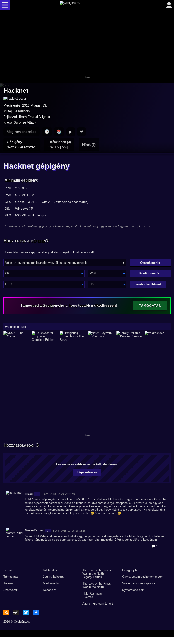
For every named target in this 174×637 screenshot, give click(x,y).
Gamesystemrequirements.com (142, 576)
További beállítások (148, 284)
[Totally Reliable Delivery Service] (129, 336)
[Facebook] (36, 612)
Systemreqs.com (133, 590)
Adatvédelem (51, 570)
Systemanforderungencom (139, 583)
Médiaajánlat (51, 583)
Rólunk (7, 570)
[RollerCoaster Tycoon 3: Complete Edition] (45, 336)
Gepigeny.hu (130, 570)
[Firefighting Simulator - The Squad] (73, 336)
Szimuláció (21, 111)
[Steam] (16, 612)
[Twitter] (26, 612)
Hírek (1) (89, 145)
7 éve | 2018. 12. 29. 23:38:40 (58, 494)
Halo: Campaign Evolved (92, 595)
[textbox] (44, 273)
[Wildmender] (158, 336)
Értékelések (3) (59, 144)
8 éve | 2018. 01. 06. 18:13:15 (69, 530)
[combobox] (44, 273)
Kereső (8, 583)
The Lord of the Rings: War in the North (97, 585)
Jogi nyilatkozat (53, 576)
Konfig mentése (150, 273)
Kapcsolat (49, 590)
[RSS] (6, 612)
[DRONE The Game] (16, 336)
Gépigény (21, 144)
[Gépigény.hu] (86, 5)
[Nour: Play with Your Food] (101, 336)
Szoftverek (10, 590)
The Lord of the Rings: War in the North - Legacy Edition (97, 573)
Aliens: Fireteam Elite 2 (97, 603)
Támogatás (10, 576)
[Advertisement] (87, 47)
